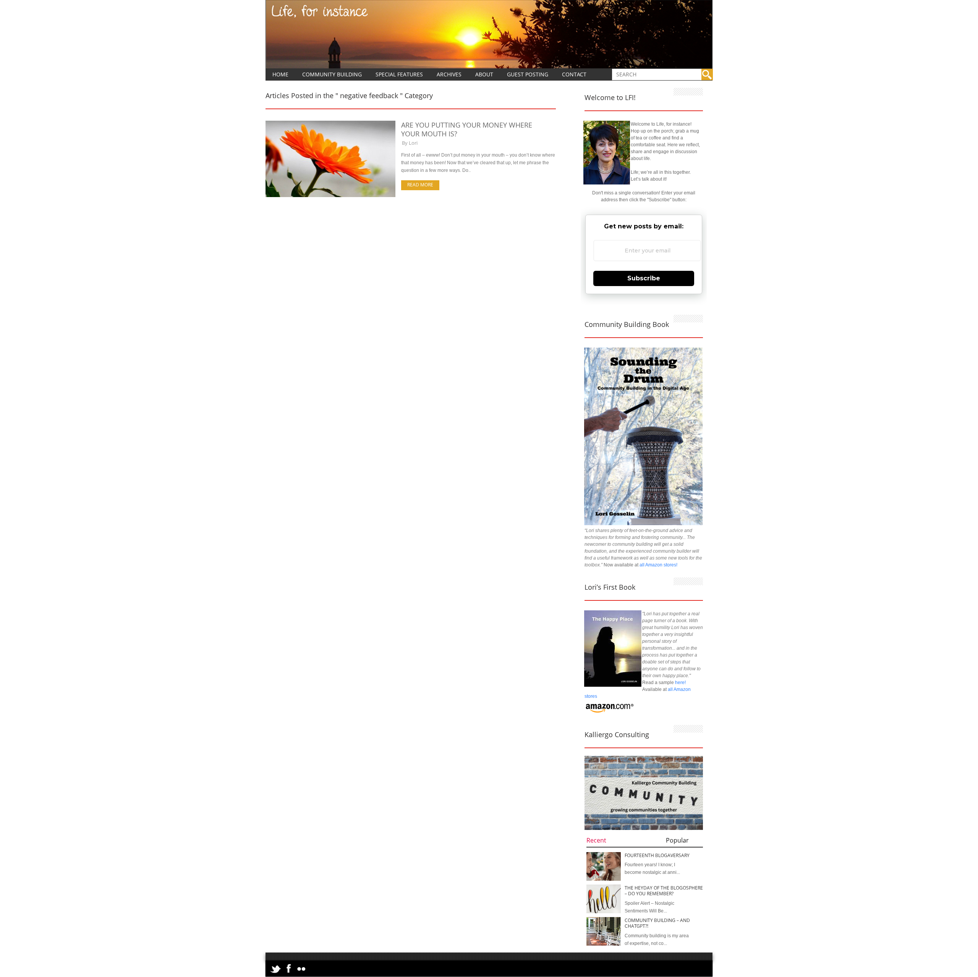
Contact (574, 74)
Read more (420, 184)
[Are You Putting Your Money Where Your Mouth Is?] (330, 195)
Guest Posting (527, 74)
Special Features (399, 74)
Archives (449, 74)
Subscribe (643, 278)
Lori (413, 142)
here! (680, 682)
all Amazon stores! (658, 565)
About (484, 74)
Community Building (332, 74)
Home (280, 74)
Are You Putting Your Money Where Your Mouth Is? (466, 129)
